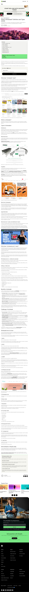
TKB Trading (3, 174)
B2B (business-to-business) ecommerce (15, 171)
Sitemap (20, 585)
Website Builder (21, 573)
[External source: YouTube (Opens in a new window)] (5, 590)
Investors (2, 555)
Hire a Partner (12, 555)
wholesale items (9, 373)
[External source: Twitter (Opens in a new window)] (3, 590)
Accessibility (12, 575)
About (2, 551)
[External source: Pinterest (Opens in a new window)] (12, 590)
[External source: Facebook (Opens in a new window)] (1, 590)
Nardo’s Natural (15, 376)
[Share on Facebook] (24, 476)
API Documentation (22, 553)
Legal (2, 564)
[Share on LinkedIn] (27, 476)
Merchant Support (12, 551)
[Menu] (27, 1)
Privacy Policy (23, 529)
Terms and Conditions (17, 529)
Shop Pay (2, 573)
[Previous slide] (12, 495)
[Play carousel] (14, 495)
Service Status (3, 566)
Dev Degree (21, 555)
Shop (2, 571)
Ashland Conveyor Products (5, 141)
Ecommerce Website (22, 575)
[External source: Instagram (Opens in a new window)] (7, 590)
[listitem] (14, 489)
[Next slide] (16, 495)
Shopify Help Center (13, 553)
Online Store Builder (22, 571)
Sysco (13, 132)
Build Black (11, 573)
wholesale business (19, 327)
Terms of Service (9, 585)
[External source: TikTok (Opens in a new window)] (9, 590)
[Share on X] (25, 476)
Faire (12, 91)
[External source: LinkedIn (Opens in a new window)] (10, 590)
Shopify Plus (3, 575)
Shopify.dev (21, 551)
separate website (14, 377)
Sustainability (12, 571)
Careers (2, 553)
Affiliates (2, 562)
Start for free (24, 1)
